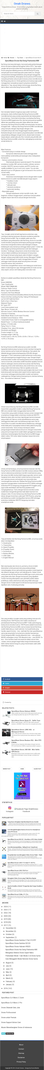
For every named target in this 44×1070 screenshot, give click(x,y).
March (8, 978)
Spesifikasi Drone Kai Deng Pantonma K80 (21, 950)
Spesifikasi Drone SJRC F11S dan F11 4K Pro (21, 863)
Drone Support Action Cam (11, 1022)
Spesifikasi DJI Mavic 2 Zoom (12, 998)
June (8, 969)
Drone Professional (8, 1012)
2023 (6, 910)
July (7, 966)
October (9, 934)
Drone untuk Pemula (8, 1017)
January (9, 985)
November (10, 931)
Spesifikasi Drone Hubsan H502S (23, 711)
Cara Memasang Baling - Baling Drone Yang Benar (23, 847)
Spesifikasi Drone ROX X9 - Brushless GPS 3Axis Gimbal (25, 839)
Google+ (7, 688)
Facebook (7, 679)
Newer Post (6, 769)
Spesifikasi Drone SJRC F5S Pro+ (18, 870)
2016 (6, 988)
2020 (6, 916)
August (8, 963)
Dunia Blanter (35, 1068)
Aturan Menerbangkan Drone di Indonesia (16, 1027)
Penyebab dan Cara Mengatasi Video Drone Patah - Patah (25, 855)
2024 (6, 907)
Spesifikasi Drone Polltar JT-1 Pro (18, 894)
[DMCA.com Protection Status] (7, 1034)
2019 (6, 919)
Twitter (7, 683)
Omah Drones (22, 3)
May (7, 972)
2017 (6, 925)
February (9, 981)
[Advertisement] (22, 39)
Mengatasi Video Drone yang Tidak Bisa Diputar (22, 878)
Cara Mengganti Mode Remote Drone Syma (21, 959)
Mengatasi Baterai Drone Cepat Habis (19, 953)
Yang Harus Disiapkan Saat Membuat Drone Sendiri (23, 822)
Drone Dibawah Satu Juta (10, 1008)
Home (22, 769)
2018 (6, 922)
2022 (6, 913)
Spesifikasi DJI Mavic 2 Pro (11, 1003)
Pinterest (7, 692)
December (10, 928)
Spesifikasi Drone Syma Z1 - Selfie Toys (25, 720)
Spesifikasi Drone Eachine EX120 (17, 943)
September (10, 937)
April (8, 975)
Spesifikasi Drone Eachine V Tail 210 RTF (20, 940)
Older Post (37, 769)
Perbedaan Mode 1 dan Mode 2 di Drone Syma (22, 956)
